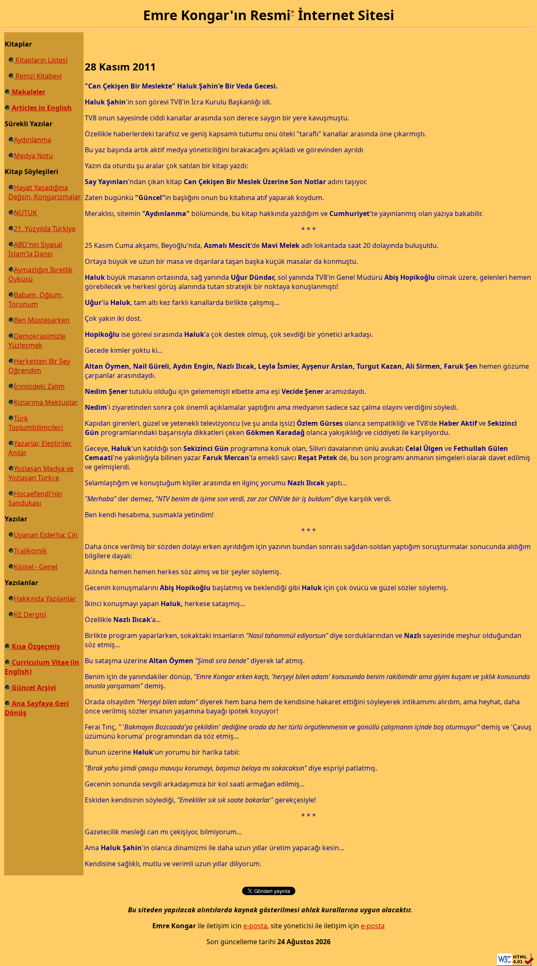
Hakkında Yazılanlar (45, 598)
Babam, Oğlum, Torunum (35, 299)
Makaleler (27, 91)
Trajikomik (30, 550)
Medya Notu (33, 155)
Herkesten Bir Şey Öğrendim (39, 366)
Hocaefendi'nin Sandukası (35, 498)
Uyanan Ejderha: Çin (46, 534)
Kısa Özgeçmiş (35, 646)
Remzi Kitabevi (38, 76)
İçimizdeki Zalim (39, 386)
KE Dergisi (30, 614)
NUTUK (25, 212)
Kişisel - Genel (35, 566)
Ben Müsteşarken (42, 320)
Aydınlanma (32, 139)
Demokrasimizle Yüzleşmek (36, 340)
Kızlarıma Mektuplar (46, 402)
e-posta (255, 925)
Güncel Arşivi (33, 687)
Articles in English (41, 107)
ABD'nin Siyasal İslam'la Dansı (35, 249)
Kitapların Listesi (41, 60)
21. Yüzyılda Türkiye (45, 228)
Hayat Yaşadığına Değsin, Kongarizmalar (44, 192)
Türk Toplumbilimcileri (35, 423)
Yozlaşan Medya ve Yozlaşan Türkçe (40, 473)
